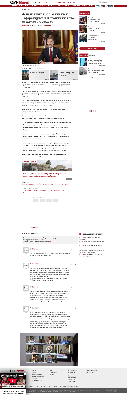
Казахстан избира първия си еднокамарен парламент (94, 38)
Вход (51, 370)
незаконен (50, 184)
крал (44, 184)
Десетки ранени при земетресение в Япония (38, 73)
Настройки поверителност (72, 380)
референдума (64, 184)
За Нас (52, 374)
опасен (57, 184)
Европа (91, 5)
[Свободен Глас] (99, 6)
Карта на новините (91, 370)
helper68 (83, 237)
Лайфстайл (60, 2)
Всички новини (92, 48)
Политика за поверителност (72, 376)
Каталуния (31, 184)
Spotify (63, 190)
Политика (27, 5)
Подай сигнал (73, 386)
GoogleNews (27, 190)
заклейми (39, 184)
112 (55, 5)
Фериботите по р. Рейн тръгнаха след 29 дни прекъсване (66, 73)
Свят (20, 5)
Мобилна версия (37, 380)
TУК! (42, 240)
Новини (24, 9)
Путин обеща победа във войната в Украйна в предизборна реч (96, 61)
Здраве (67, 5)
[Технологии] (75, 3)
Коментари (29, 233)
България (14, 5)
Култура (84, 5)
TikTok (48, 190)
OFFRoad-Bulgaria (46, 386)
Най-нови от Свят (30, 69)
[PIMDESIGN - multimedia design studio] (111, 391)
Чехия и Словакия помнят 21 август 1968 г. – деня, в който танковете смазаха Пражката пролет (96, 72)
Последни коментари (91, 234)
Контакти (34, 370)
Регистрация (53, 372)
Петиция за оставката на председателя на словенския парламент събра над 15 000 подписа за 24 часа (91, 250)
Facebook (43, 190)
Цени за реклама (37, 374)
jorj (82, 241)
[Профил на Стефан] (26, 252)
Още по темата (29, 161)
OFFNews (25, 25)
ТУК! (50, 242)
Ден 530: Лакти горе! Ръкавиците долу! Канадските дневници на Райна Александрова (96, 20)
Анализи (60, 5)
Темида (50, 5)
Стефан (33, 248)
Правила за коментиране (72, 373)
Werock (55, 386)
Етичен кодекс (90, 372)
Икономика (42, 5)
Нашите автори (75, 5)
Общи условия (72, 370)
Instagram (56, 190)
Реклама (34, 372)
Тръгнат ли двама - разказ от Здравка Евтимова (94, 28)
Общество (34, 5)
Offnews (38, 2)
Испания (24, 184)
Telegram (26, 193)
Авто (69, 2)
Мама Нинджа (63, 386)
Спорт (45, 2)
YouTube (35, 190)
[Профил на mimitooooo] (26, 267)
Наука (52, 2)
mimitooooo (34, 263)
